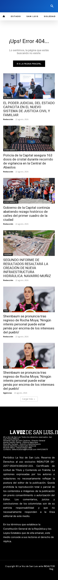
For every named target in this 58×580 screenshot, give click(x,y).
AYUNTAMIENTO (10, 150)
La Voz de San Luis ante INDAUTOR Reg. (37, 567)
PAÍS (6, 311)
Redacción (8, 119)
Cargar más (27, 399)
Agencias (7, 393)
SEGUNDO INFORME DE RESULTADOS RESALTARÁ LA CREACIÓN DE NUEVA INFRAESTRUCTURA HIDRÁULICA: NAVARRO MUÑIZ (27, 268)
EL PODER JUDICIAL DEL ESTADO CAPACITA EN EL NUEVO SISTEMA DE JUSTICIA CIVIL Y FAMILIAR (29, 109)
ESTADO (7, 97)
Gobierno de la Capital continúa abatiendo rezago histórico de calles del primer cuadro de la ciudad (26, 214)
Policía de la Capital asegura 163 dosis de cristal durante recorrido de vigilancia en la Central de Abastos (28, 161)
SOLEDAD (8, 254)
